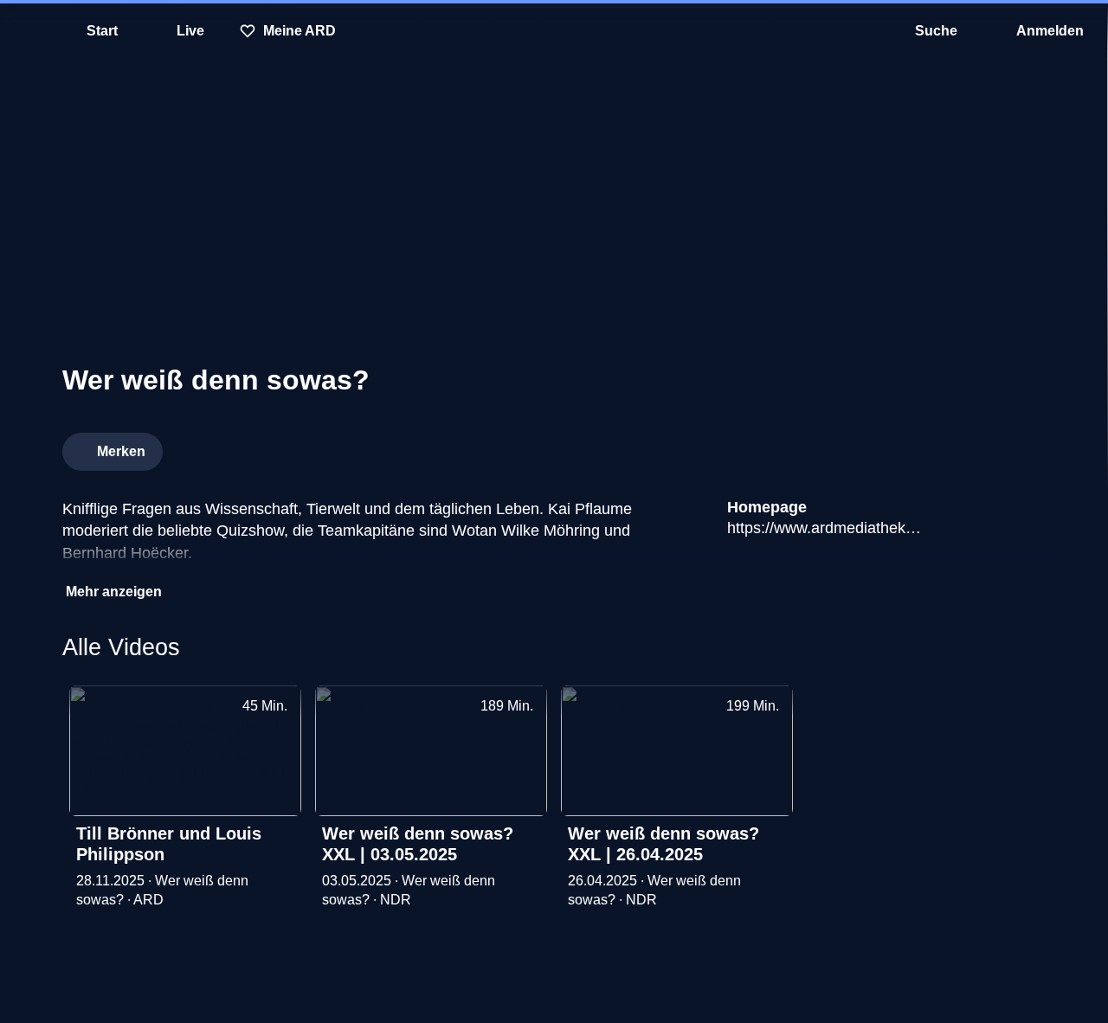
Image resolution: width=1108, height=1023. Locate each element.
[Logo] (916, 446)
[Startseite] (554, 31)
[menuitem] (26, 31)
